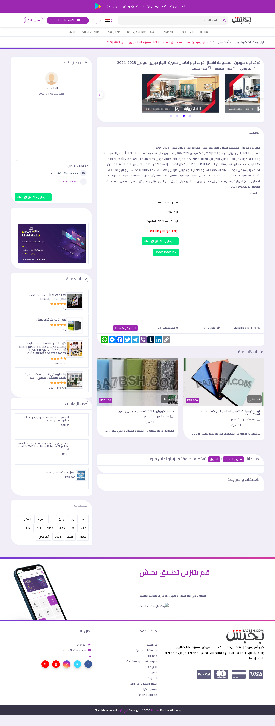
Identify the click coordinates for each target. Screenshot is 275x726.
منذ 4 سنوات (199, 68)
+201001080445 (166, 252)
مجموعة (41, 519)
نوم (73, 519)
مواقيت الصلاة (91, 31)
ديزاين (26, 527)
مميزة (50, 527)
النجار (38, 527)
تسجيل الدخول (32, 20)
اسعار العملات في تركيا (140, 31)
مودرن (62, 519)
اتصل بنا (70, 31)
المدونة (168, 31)
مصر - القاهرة (223, 68)
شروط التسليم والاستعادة (141, 661)
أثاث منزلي (222, 42)
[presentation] (261, 94)
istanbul (81, 644)
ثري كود (123, 710)
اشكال (27, 519)
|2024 (58, 536)
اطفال (62, 527)
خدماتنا (152, 655)
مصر (102, 20)
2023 (70, 536)
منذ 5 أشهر (249, 419)
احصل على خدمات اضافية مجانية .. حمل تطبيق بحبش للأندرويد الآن (145, 6)
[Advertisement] (180, 288)
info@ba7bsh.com (74, 650)
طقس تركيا (113, 31)
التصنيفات (187, 31)
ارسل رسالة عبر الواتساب (159, 241)
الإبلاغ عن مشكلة (125, 328)
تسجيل (214, 459)
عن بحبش (151, 644)
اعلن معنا (151, 666)
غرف (83, 519)
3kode (155, 710)
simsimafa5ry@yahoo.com (63, 173)
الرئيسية (204, 31)
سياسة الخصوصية (146, 650)
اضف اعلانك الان (65, 20)
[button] (190, 116)
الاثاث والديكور (242, 42)
